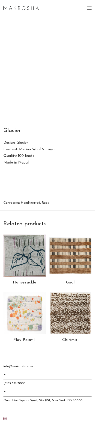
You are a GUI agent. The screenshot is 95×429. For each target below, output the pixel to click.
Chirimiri (70, 340)
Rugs (45, 203)
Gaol (70, 282)
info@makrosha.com (18, 366)
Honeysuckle (24, 282)
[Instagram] (5, 418)
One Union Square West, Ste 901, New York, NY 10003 (43, 400)
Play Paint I (24, 340)
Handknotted (30, 203)
